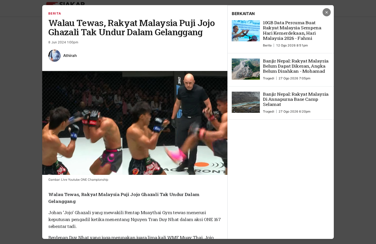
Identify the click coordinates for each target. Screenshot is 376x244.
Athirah (70, 55)
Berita (54, 13)
